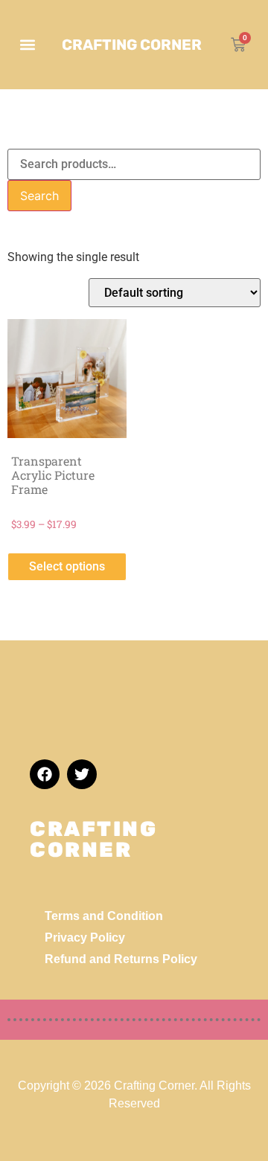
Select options (67, 566)
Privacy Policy (85, 937)
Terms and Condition (104, 916)
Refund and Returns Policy (121, 959)
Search (39, 195)
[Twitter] (82, 774)
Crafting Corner (132, 45)
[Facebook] (45, 774)
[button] (27, 45)
